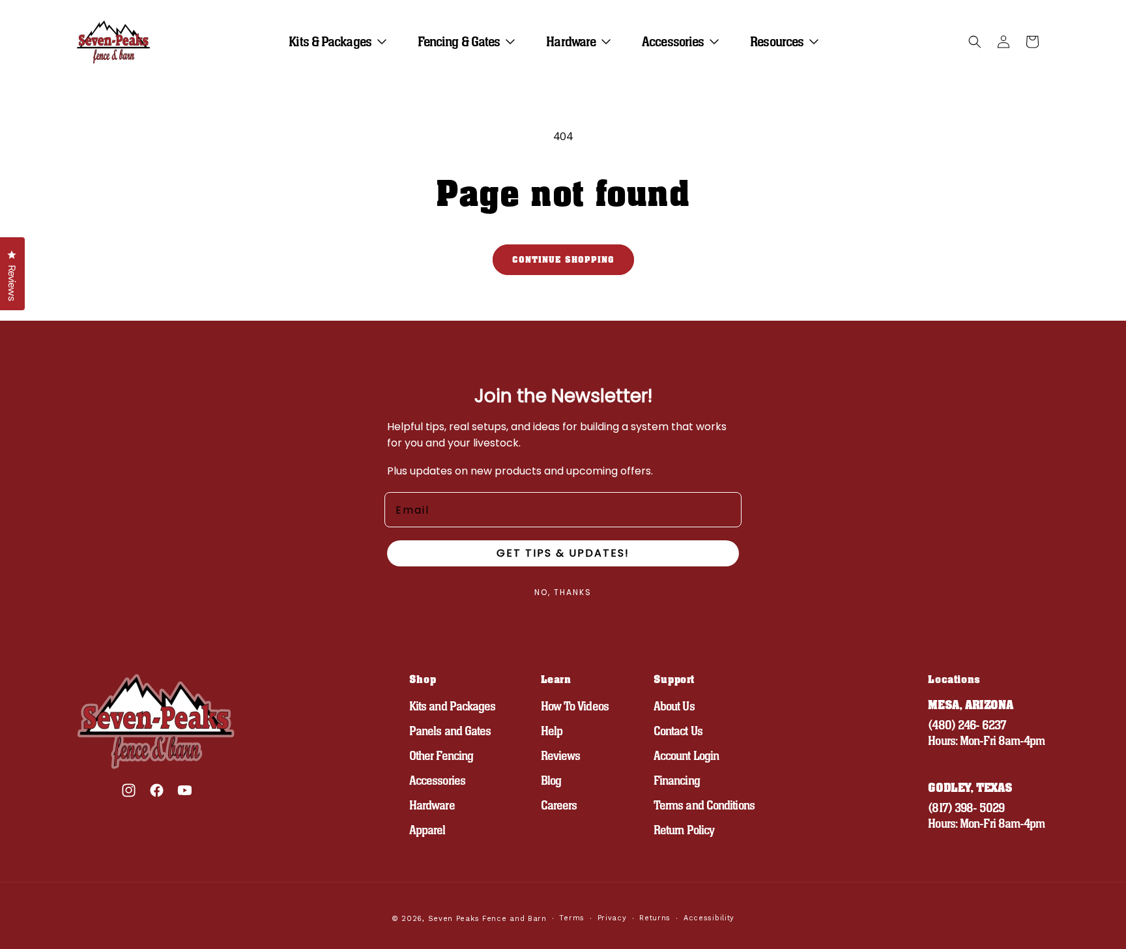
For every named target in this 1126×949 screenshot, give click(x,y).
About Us (674, 706)
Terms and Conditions (704, 805)
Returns (655, 918)
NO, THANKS (563, 592)
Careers (559, 805)
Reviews (561, 756)
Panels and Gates (450, 731)
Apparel (427, 830)
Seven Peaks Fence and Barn (487, 918)
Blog (551, 780)
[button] (342, 41)
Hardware (432, 805)
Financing (677, 780)
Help (551, 731)
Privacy (612, 918)
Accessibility (709, 918)
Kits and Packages (452, 706)
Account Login (686, 756)
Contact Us (678, 731)
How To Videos (575, 706)
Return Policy (684, 830)
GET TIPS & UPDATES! (563, 553)
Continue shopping (563, 259)
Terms (572, 918)
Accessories (437, 780)
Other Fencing (441, 756)
